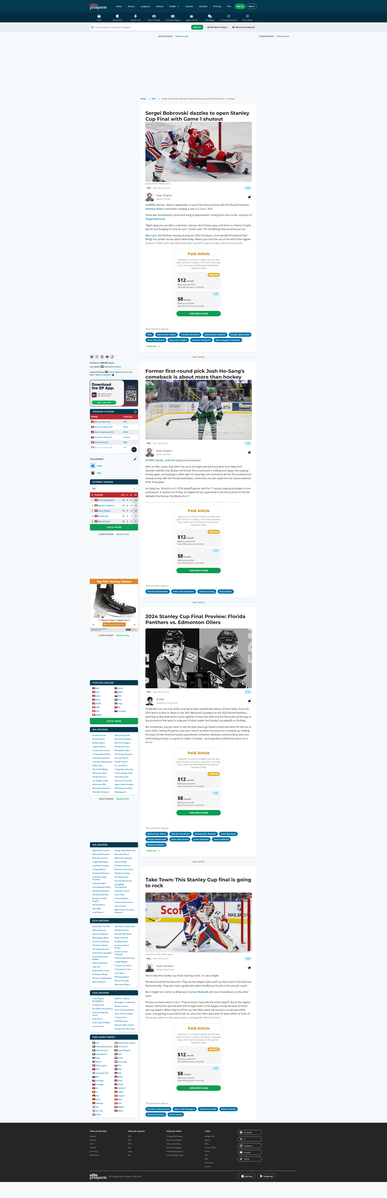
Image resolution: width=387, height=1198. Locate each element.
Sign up (240, 6)
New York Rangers (123, 743)
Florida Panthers (99, 777)
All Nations (94, 1155)
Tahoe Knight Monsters (125, 958)
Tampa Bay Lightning (124, 769)
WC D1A (99, 1111)
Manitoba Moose (122, 854)
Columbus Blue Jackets (102, 761)
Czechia (126, 437)
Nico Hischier (104, 521)
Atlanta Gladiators (100, 934)
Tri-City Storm (121, 1017)
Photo (207, 1151)
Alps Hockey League (126, 1043)
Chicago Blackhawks (101, 754)
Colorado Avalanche (101, 758)
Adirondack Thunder (101, 926)
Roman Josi (103, 516)
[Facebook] (92, 357)
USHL (120, 688)
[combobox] (147, 27)
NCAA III (121, 1088)
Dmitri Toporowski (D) (104, 432)
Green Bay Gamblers (101, 1022)
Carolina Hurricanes (101, 750)
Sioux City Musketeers (124, 1010)
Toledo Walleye (121, 961)
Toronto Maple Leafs (123, 773)
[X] (97, 357)
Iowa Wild (96, 908)
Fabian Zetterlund (116, 372)
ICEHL (98, 1114)
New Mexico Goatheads (125, 926)
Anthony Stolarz (154, 208)
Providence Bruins (122, 865)
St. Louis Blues (121, 765)
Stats (119, 6)
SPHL (125, 432)
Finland (93, 1147)
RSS (206, 1159)
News (143, 98)
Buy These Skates (112, 624)
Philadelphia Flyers (123, 750)
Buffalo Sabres (98, 743)
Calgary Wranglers (100, 862)
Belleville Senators (100, 858)
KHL (120, 696)
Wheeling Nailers (122, 977)
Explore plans (199, 313)
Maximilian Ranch (112, 366)
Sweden (93, 1136)
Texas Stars (120, 894)
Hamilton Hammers (100, 891)
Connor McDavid (198, 992)
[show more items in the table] (134, 449)
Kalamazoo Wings (100, 974)
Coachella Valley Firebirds (99, 878)
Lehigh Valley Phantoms (125, 850)
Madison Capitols (122, 998)
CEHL (120, 1058)
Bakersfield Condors (101, 854)
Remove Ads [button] (282, 36)
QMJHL (99, 715)
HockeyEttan (101, 1054)
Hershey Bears (98, 904)
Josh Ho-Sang (173, 460)
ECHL (98, 696)
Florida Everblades (100, 945)
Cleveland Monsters (101, 873)
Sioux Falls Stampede (124, 1013)
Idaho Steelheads (99, 963)
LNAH (120, 1092)
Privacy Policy (210, 1147)
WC (97, 1107)
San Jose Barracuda (123, 880)
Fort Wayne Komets (100, 949)
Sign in (252, 6)
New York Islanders (123, 739)
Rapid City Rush (121, 937)
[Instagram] (102, 357)
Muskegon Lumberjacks (125, 1002)
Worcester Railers (122, 984)
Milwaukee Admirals (123, 858)
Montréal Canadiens (101, 788)
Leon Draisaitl (221, 992)
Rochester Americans (124, 869)
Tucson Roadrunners (124, 902)
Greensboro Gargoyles (102, 953)
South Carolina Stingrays (121, 952)
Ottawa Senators (122, 746)
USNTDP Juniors (121, 1021)
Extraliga (122, 711)
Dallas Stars (97, 765)
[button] (248, 17)
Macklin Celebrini (106, 505)
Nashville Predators (100, 792)
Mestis (99, 1061)
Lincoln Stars (98, 1026)
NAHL (120, 692)
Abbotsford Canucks (101, 850)
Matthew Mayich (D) (103, 427)
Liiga (120, 703)
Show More (114, 527)
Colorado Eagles (99, 883)
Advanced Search (245, 27)
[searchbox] (147, 27)
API (206, 1155)
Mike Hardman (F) (102, 422)
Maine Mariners (99, 982)
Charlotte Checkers (100, 865)
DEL (97, 1095)
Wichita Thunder (122, 980)
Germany (94, 1151)
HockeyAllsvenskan (104, 1046)
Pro (229, 6)
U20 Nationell (102, 1050)
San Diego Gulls (121, 877)
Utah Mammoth (121, 777)
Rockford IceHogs (122, 873)
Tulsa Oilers (120, 973)
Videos (159, 6)
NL (119, 707)
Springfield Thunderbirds (120, 885)
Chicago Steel (98, 1005)
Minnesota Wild (99, 784)
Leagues (145, 6)
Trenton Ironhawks (123, 965)
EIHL (120, 1054)
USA (91, 1144)
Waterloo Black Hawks (124, 1025)
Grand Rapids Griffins (101, 887)
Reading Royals (121, 941)
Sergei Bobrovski (155, 219)
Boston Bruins (98, 739)
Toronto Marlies (121, 898)
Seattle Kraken (121, 761)
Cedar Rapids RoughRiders (98, 999)
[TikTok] (112, 357)
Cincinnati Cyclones (100, 941)
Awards (203, 6)
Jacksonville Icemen (100, 970)
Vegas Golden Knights (124, 784)
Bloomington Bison (100, 937)
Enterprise (209, 1162)
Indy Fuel (96, 966)
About (207, 1140)
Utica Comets (120, 906)
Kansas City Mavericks (102, 978)
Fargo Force (97, 1018)
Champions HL (102, 1073)
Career (207, 1166)
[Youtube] (107, 357)
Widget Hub (210, 1136)
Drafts (172, 6)
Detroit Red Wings (100, 769)
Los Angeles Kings (100, 780)
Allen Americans (99, 930)
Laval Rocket (97, 912)
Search (197, 27)
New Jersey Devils (122, 735)
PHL (120, 1065)
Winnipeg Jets (121, 792)
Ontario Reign (121, 862)
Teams (131, 6)
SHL (120, 699)
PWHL (120, 1111)
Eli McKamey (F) (101, 442)
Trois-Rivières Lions (123, 969)
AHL (125, 422)
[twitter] (249, 197)
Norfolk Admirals (122, 930)
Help (207, 1144)
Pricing (217, 6)
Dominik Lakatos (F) (103, 437)
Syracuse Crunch (122, 891)
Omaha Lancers (121, 1006)
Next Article (199, 356)
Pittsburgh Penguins (123, 754)
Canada (93, 1140)
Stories (189, 6)
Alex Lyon (151, 235)
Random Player (218, 27)
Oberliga (99, 1103)
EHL (97, 1069)
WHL (125, 442)
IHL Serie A (123, 1046)
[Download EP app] (114, 393)
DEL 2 (98, 1099)
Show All (152, 346)
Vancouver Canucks (123, 780)
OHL (98, 711)
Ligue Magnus (124, 1050)
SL (97, 1092)
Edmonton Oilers (99, 773)
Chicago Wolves (99, 869)
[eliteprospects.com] (98, 6)
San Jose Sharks (121, 758)
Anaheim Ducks (99, 735)
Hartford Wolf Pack (100, 894)
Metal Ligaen (101, 1065)
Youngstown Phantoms (125, 1028)
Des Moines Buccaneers (102, 1008)
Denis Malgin (104, 510)
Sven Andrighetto (106, 500)
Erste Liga (122, 1061)
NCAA (125, 427)
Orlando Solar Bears (123, 934)
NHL (98, 688)
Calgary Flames (98, 746)
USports (121, 1095)
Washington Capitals (124, 788)
